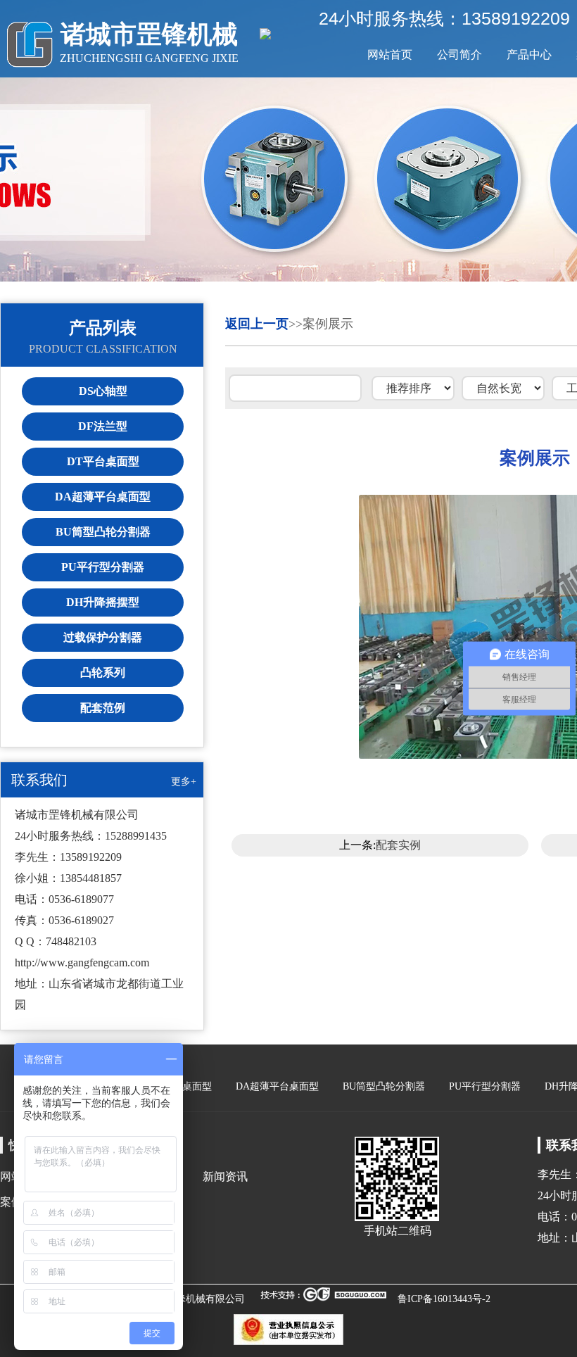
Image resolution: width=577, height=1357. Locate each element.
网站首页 (389, 55)
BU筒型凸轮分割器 (103, 532)
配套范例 (102, 708)
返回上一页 (256, 324)
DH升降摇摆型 (102, 602)
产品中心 (529, 55)
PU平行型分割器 (102, 567)
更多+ (183, 781)
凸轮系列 (102, 672)
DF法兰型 (102, 426)
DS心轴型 (103, 391)
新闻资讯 (225, 1176)
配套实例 (398, 845)
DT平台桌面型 (103, 461)
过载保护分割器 (102, 637)
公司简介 (459, 55)
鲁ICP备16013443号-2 (444, 1299)
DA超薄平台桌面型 (103, 497)
